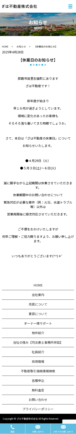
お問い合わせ (38, 399)
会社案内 (38, 294)
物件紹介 (38, 332)
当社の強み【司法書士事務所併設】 (38, 342)
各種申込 (38, 380)
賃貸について (38, 313)
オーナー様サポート (38, 323)
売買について (38, 304)
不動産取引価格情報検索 (38, 371)
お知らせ (21, 46)
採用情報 (38, 361)
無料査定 (38, 390)
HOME (5, 46)
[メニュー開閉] (70, 6)
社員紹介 (38, 352)
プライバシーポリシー (38, 409)
